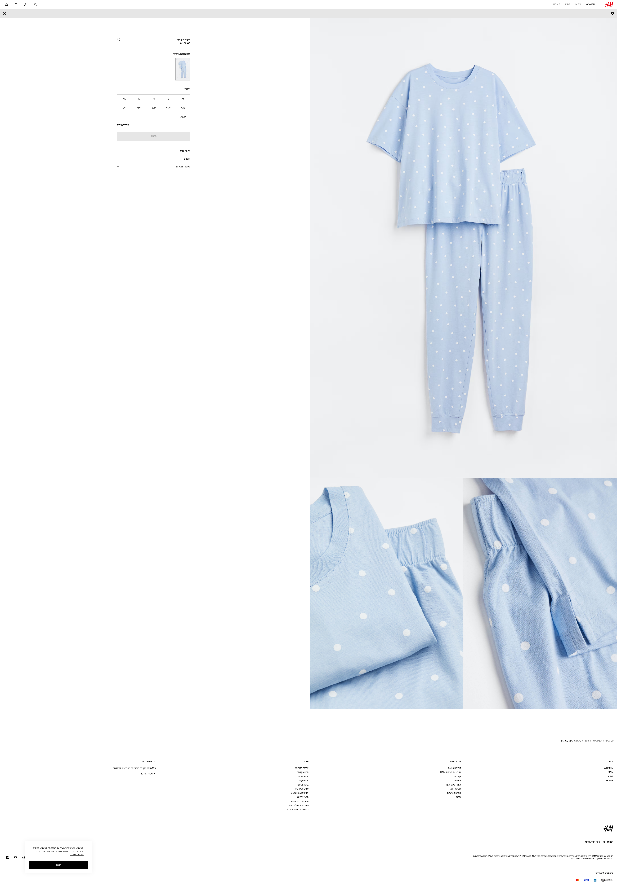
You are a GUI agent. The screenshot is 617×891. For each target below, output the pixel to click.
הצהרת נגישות (454, 793)
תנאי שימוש (302, 797)
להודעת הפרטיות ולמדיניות (49, 851)
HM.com (609, 740)
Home (556, 4)
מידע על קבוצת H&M (450, 772)
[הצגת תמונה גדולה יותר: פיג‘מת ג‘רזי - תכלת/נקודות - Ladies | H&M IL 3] (386, 593)
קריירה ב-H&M (454, 768)
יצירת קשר (303, 780)
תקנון (458, 797)
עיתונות (457, 780)
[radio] (182, 69)
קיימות (457, 776)
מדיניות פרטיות (301, 789)
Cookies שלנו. (77, 854)
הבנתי (58, 865)
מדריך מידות (123, 125)
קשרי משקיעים (453, 784)
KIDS (567, 4)
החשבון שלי (302, 772)
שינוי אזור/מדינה (592, 842)
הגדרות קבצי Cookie (297, 809)
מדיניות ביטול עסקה (298, 805)
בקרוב (153, 136)
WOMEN (590, 4)
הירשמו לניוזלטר (148, 773)
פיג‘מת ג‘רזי (566, 740)
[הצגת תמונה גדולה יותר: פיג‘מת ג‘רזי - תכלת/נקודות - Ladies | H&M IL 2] (540, 593)
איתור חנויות (302, 776)
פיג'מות (587, 740)
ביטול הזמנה (302, 784)
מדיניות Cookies (299, 793)
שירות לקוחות (301, 768)
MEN (578, 4)
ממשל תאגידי (454, 789)
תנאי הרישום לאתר (299, 801)
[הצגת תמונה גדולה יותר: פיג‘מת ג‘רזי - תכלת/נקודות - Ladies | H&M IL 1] (463, 248)
